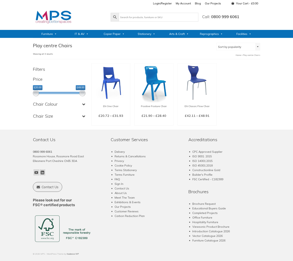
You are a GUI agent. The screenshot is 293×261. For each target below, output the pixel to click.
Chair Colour (45, 104)
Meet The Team (125, 197)
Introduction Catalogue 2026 (211, 231)
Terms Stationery (126, 170)
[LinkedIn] (42, 172)
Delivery (120, 152)
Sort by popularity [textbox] (229, 47)
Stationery (144, 34)
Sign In (119, 184)
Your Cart (246, 3)
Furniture (47, 34)
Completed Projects (205, 213)
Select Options (110, 122)
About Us (121, 193)
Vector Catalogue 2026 (207, 236)
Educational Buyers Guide (209, 208)
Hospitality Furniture (205, 222)
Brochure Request (204, 204)
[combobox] (238, 46)
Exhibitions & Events (128, 202)
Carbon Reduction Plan (130, 216)
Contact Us (122, 188)
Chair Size (43, 116)
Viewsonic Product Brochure (210, 226)
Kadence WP (73, 254)
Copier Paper (112, 34)
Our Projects (123, 207)
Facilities (241, 34)
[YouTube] (36, 172)
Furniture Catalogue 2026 (208, 240)
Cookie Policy (123, 165)
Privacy (119, 161)
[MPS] (70, 16)
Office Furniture (202, 217)
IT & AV (80, 34)
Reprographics (209, 34)
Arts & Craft (177, 34)
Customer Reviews (127, 211)
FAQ (117, 179)
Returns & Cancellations (130, 156)
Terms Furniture (125, 174)
